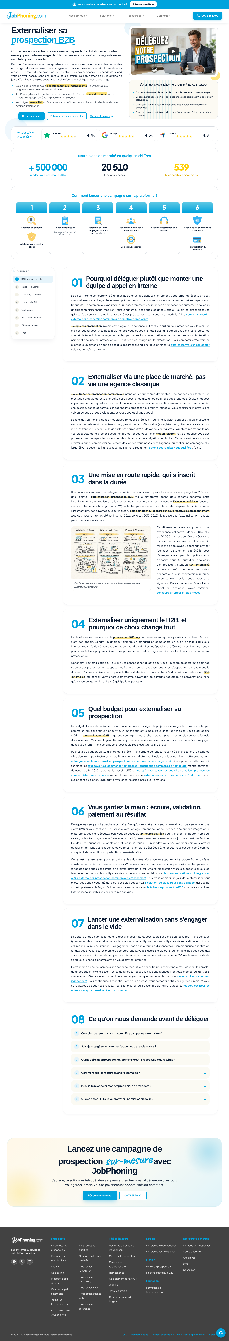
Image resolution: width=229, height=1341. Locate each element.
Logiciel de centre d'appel (160, 1251)
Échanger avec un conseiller (66, 116)
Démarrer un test (29, 325)
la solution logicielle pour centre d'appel (169, 882)
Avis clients (189, 1257)
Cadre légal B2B (192, 1251)
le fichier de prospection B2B (165, 887)
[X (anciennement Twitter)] (22, 1262)
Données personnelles (163, 1334)
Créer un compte (31, 116)
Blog (185, 1263)
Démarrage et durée (31, 294)
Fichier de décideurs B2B (160, 1272)
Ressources (134, 15)
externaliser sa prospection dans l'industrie (172, 774)
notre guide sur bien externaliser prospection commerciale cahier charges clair (121, 761)
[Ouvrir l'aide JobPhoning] (221, 1333)
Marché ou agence (30, 286)
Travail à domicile (118, 1290)
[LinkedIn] (30, 1262)
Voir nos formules (100, 116)
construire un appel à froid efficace (179, 592)
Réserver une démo (143, 4)
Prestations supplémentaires (191, 1334)
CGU (125, 1334)
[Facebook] (14, 1262)
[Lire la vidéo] (173, 51)
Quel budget (27, 309)
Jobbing (113, 1284)
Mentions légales (139, 1334)
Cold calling (57, 1272)
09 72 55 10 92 (132, 1195)
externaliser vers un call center (190, 344)
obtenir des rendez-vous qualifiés (170, 447)
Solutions (106, 15)
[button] (173, 51)
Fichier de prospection (158, 1266)
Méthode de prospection (197, 1245)
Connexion (163, 15)
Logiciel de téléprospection (161, 1245)
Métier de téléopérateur (122, 1255)
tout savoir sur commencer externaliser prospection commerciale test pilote (137, 765)
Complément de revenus (123, 1278)
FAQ (23, 333)
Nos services (77, 15)
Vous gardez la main (31, 317)
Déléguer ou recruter (32, 279)
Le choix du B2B (29, 302)
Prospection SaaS (89, 1287)
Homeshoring (116, 1272)
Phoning (55, 1266)
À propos (213, 1334)
